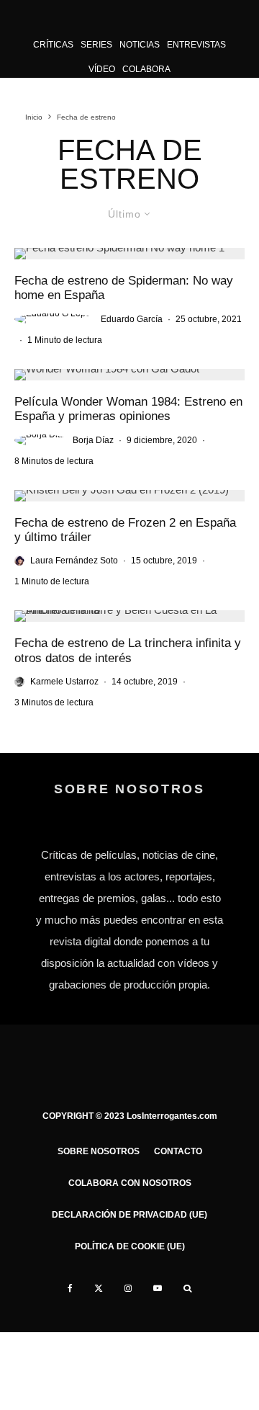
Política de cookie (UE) (130, 1246)
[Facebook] (70, 1288)
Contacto (178, 1151)
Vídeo (101, 69)
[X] (98, 1288)
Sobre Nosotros (99, 1151)
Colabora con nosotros (129, 1183)
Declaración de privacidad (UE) (129, 1215)
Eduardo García (132, 319)
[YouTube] (157, 1288)
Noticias (139, 45)
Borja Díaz (93, 440)
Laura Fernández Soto (74, 560)
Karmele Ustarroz (64, 682)
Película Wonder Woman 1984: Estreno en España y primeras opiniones (128, 409)
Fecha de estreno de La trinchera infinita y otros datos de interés (127, 650)
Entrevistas (196, 45)
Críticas (53, 45)
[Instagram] (128, 1288)
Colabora (146, 69)
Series (96, 45)
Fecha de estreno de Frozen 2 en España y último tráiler (125, 530)
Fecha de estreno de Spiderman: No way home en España (123, 288)
